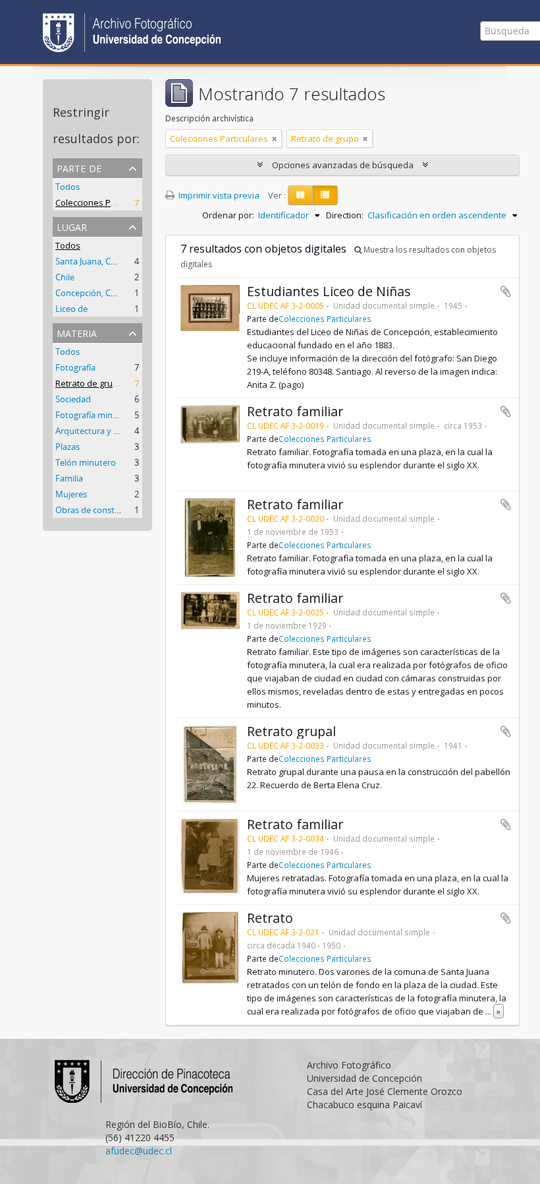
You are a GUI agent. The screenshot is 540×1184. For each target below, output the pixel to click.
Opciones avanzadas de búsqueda (343, 165)
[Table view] (325, 195)
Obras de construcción (99, 510)
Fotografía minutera (94, 415)
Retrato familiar (295, 411)
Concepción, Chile (89, 293)
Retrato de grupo (89, 383)
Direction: (345, 215)
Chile (64, 277)
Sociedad (73, 399)
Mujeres (71, 494)
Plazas (67, 446)
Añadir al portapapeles (505, 291)
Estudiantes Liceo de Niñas (329, 291)
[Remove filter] (274, 138)
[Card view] (300, 195)
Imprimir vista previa (217, 195)
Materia (77, 332)
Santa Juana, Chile (89, 261)
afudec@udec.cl (138, 1150)
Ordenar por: (228, 215)
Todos (67, 187)
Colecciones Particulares (104, 202)
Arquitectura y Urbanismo (106, 431)
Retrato (270, 918)
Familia (69, 478)
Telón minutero (85, 462)
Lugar (72, 226)
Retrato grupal (291, 731)
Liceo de (71, 309)
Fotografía (75, 367)
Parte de (79, 167)
